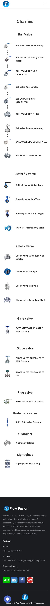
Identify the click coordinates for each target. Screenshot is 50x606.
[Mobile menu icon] (44, 4)
